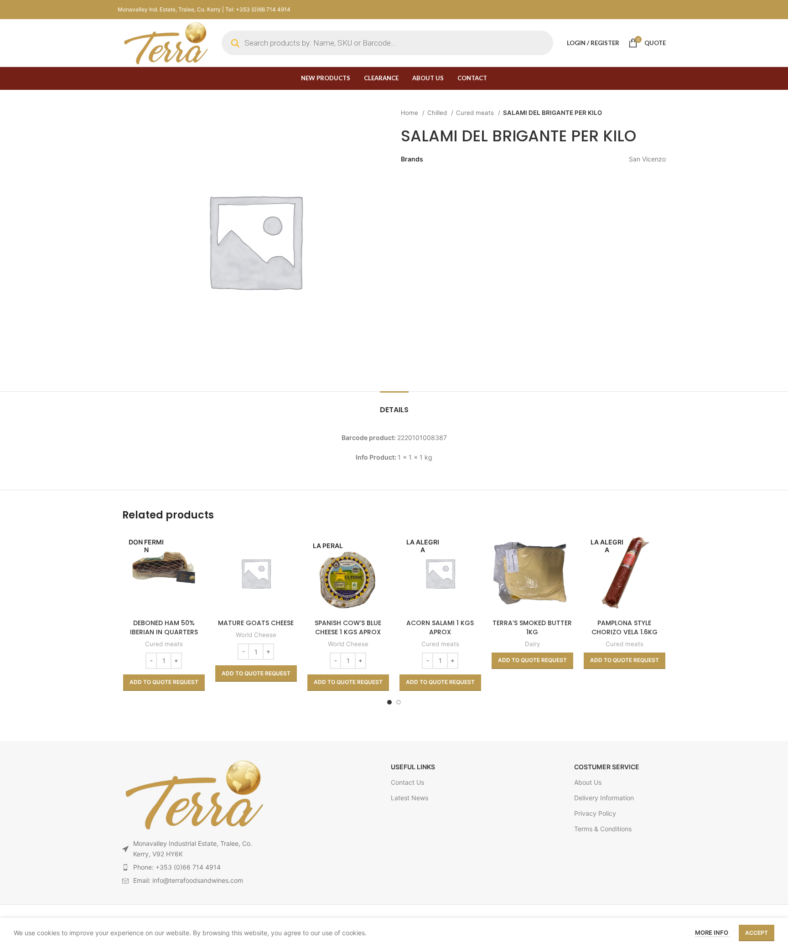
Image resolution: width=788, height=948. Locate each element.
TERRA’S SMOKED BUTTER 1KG (532, 627)
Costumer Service (606, 767)
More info (712, 932)
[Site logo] (165, 42)
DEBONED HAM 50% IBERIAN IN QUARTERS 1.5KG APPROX (164, 631)
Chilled (438, 112)
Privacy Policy (595, 813)
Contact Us (407, 782)
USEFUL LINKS (413, 767)
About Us (587, 782)
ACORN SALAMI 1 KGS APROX (440, 627)
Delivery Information (604, 798)
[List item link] (193, 867)
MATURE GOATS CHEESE (256, 622)
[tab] (394, 405)
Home (410, 112)
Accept (756, 932)
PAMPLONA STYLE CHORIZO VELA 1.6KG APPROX (624, 631)
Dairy (532, 644)
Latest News (409, 798)
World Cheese (256, 634)
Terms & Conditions (603, 829)
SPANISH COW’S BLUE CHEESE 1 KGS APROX (348, 627)
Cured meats (476, 112)
